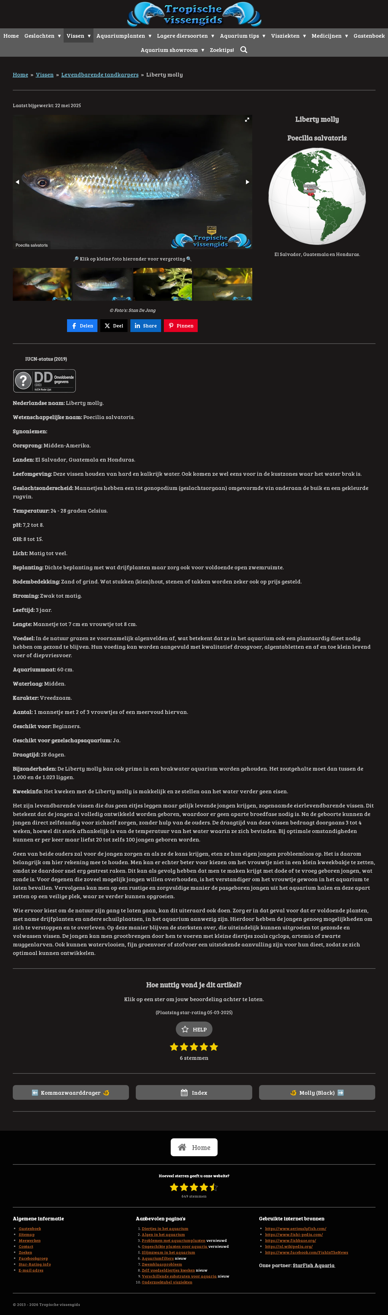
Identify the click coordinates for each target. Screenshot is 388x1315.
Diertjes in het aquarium (165, 1228)
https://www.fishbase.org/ (290, 1240)
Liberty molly (164, 74)
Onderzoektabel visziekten (167, 1282)
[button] (247, 119)
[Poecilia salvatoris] (42, 284)
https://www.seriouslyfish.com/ (295, 1228)
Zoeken (25, 1252)
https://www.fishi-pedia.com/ (294, 1234)
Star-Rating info (35, 1264)
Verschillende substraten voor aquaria (179, 1276)
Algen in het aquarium (163, 1234)
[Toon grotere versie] (317, 196)
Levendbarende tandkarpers (100, 74)
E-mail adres (31, 1270)
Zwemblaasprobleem (162, 1264)
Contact (26, 1246)
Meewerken (30, 1240)
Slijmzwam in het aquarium (168, 1252)
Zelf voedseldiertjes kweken (168, 1270)
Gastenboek (30, 1228)
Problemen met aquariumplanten (173, 1240)
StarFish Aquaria (314, 1265)
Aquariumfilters (158, 1258)
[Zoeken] (244, 49)
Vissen (45, 74)
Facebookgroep (33, 1258)
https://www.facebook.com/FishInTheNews (306, 1252)
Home (20, 74)
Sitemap (27, 1234)
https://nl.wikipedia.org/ (289, 1246)
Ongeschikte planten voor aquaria (175, 1246)
